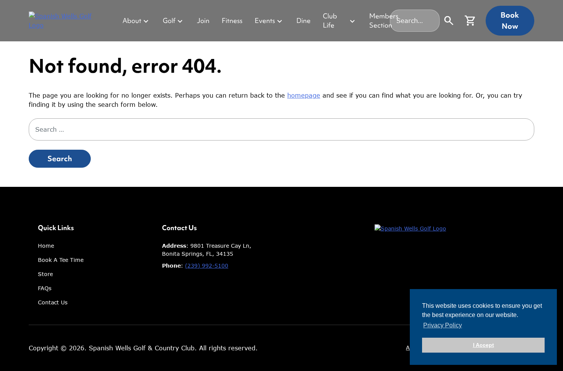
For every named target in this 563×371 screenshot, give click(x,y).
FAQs (44, 288)
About (132, 20)
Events (265, 20)
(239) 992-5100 (206, 265)
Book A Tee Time (60, 260)
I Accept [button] (483, 345)
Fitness (232, 20)
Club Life (330, 20)
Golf (169, 20)
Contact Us (52, 302)
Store (45, 274)
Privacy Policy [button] (442, 325)
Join (203, 20)
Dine (303, 20)
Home (46, 245)
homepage (303, 95)
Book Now (510, 20)
